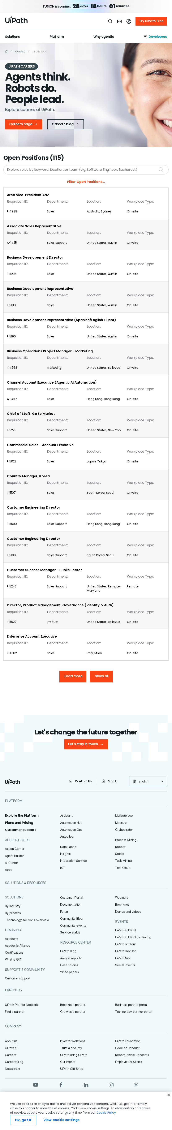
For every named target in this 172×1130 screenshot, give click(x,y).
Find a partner (15, 1011)
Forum (64, 911)
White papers (69, 972)
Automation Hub (71, 822)
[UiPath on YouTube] (35, 1084)
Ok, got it (23, 1120)
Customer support (20, 829)
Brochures (122, 904)
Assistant (66, 815)
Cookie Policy (106, 1112)
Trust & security (71, 1048)
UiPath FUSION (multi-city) (133, 937)
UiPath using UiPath (73, 1055)
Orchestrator (124, 829)
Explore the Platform (22, 815)
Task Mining (123, 860)
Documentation (70, 904)
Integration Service (73, 860)
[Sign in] (128, 21)
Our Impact (67, 1062)
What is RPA (13, 959)
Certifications (14, 952)
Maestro (121, 822)
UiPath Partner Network (21, 1004)
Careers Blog (14, 1062)
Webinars (121, 897)
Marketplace (124, 815)
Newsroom (12, 1068)
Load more (73, 676)
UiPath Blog (68, 951)
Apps (8, 869)
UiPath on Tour (125, 944)
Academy (11, 938)
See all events (125, 965)
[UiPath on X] (136, 1084)
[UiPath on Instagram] (111, 1084)
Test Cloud (122, 868)
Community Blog (71, 918)
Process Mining (125, 840)
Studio (119, 853)
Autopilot (66, 836)
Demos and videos (128, 911)
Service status (70, 932)
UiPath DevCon (125, 951)
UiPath (122, 958)
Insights (65, 853)
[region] (86, 1111)
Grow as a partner (72, 1011)
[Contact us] (119, 21)
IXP (62, 868)
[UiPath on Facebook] (60, 1084)
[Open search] (110, 21)
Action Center (14, 848)
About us (11, 1041)
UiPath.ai (11, 1048)
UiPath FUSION (125, 930)
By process (13, 913)
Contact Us (83, 781)
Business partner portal (131, 1004)
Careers (10, 1055)
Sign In (112, 781)
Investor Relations (72, 1041)
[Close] (168, 1095)
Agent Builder (14, 856)
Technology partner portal (133, 1011)
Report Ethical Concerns (132, 1055)
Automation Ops (71, 829)
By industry (13, 906)
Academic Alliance (17, 945)
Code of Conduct (127, 1048)
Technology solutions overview (27, 920)
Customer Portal (71, 897)
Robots (120, 847)
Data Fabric (68, 847)
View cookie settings (61, 1119)
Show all (101, 676)
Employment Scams (128, 1062)
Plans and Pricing (19, 822)
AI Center (11, 862)
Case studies (69, 965)
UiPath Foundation (128, 1041)
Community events (73, 925)
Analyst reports (70, 958)
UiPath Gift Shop (71, 1068)
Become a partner (72, 1004)
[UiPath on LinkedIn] (86, 1084)
